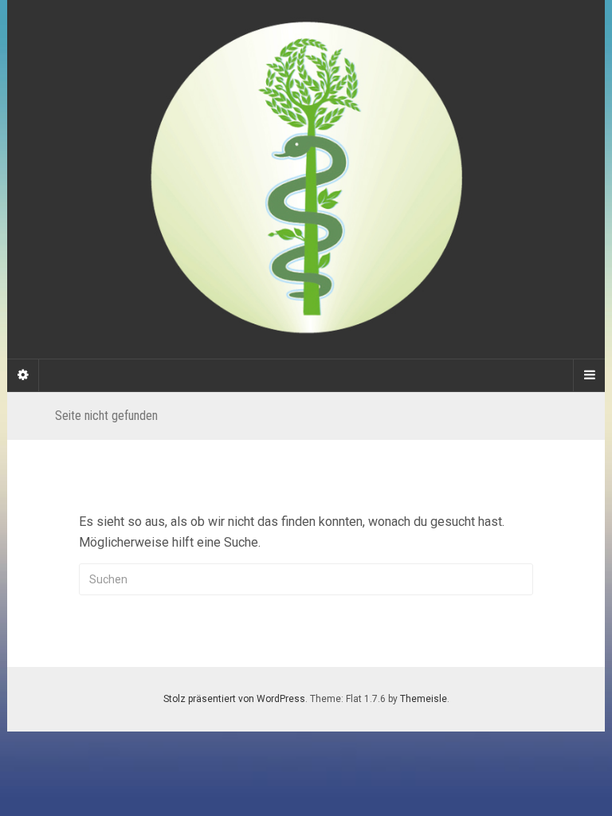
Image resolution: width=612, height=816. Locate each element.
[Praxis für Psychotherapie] (306, 179)
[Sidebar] (23, 375)
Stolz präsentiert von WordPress (234, 698)
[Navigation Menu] (589, 375)
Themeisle (423, 698)
